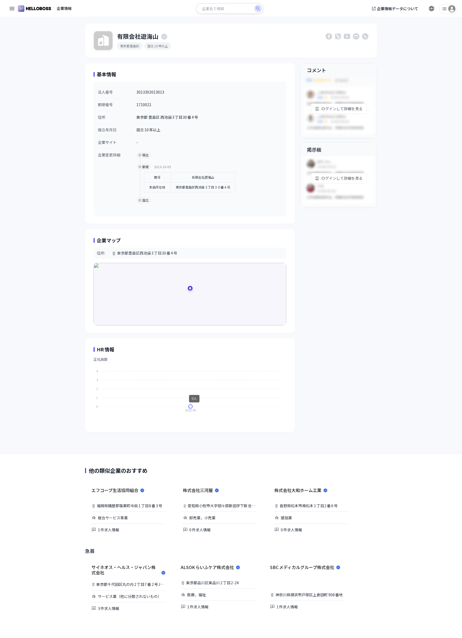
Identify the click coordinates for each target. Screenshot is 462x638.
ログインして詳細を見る (342, 108)
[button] (190, 289)
